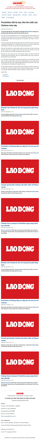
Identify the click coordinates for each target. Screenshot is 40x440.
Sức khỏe (24, 15)
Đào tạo (10, 12)
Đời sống (15, 12)
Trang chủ (4, 12)
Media (3, 17)
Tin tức (20, 12)
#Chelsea (5, 74)
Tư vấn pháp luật (10, 17)
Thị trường (31, 12)
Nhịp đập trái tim (17, 15)
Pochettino (29, 31)
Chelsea (7, 35)
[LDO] (20, 94)
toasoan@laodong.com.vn (10, 416)
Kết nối (35, 15)
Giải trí (25, 12)
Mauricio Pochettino (6, 230)
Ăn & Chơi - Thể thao (6, 15)
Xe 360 (30, 15)
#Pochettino (6, 76)
